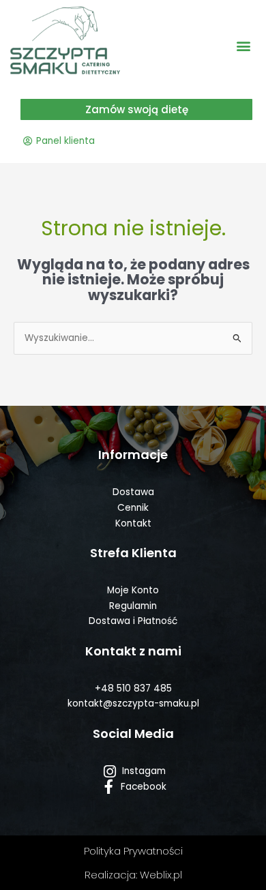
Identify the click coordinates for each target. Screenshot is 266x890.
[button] (244, 46)
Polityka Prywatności (133, 851)
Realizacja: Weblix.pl (133, 874)
